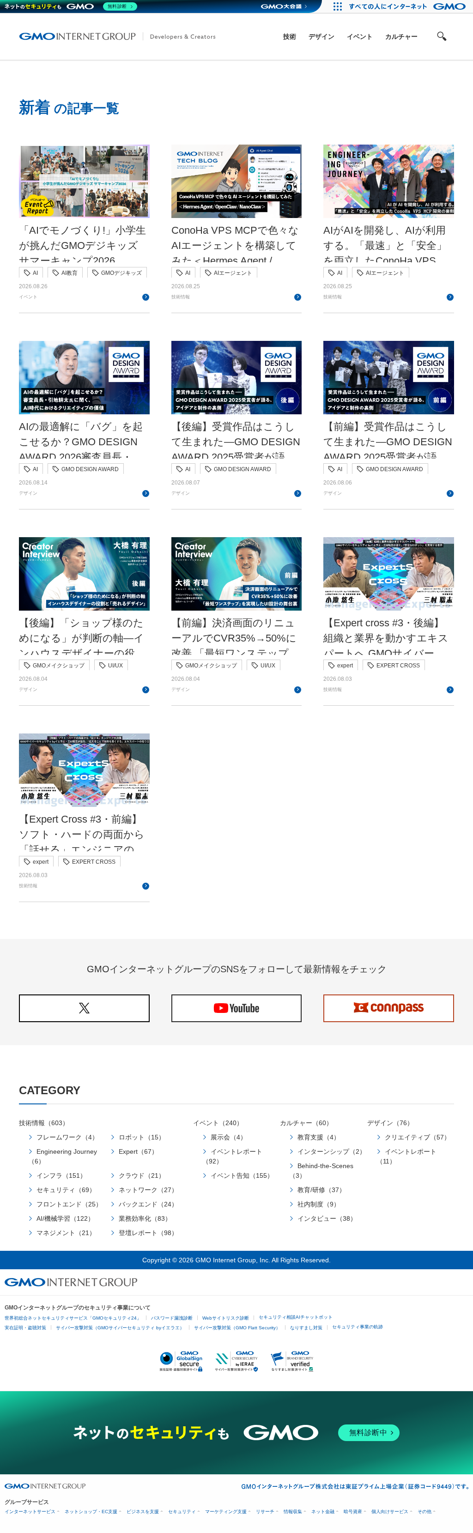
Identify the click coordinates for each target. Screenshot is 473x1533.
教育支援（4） (318, 1137)
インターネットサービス (30, 1511)
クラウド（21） (142, 1175)
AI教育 (69, 273)
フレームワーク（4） (67, 1137)
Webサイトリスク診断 (225, 1318)
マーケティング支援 (226, 1511)
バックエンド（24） (148, 1204)
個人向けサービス (389, 1511)
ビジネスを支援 (143, 1511)
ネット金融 (322, 1511)
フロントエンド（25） (69, 1204)
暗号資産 (353, 1511)
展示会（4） (229, 1137)
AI (35, 273)
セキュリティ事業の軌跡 (357, 1326)
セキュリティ (182, 1511)
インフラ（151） (61, 1175)
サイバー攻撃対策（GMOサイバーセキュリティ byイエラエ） (120, 1327)
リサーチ (265, 1511)
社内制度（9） (318, 1204)
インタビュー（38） (327, 1218)
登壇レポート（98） (148, 1232)
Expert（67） (138, 1151)
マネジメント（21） (66, 1232)
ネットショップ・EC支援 (91, 1511)
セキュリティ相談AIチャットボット (296, 1317)
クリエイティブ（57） (417, 1137)
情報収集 (293, 1511)
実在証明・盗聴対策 (25, 1327)
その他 (424, 1511)
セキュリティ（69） (66, 1190)
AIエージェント (233, 273)
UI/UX (115, 665)
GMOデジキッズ (121, 273)
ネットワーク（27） (148, 1190)
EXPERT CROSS (398, 665)
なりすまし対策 (306, 1327)
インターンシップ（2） (331, 1151)
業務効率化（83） (145, 1218)
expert (345, 665)
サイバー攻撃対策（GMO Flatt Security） (237, 1327)
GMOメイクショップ (59, 665)
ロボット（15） (142, 1137)
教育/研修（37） (321, 1190)
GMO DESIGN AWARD (90, 469)
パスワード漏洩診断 (172, 1318)
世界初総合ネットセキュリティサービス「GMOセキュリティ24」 (73, 1318)
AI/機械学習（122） (65, 1218)
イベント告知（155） (242, 1175)
